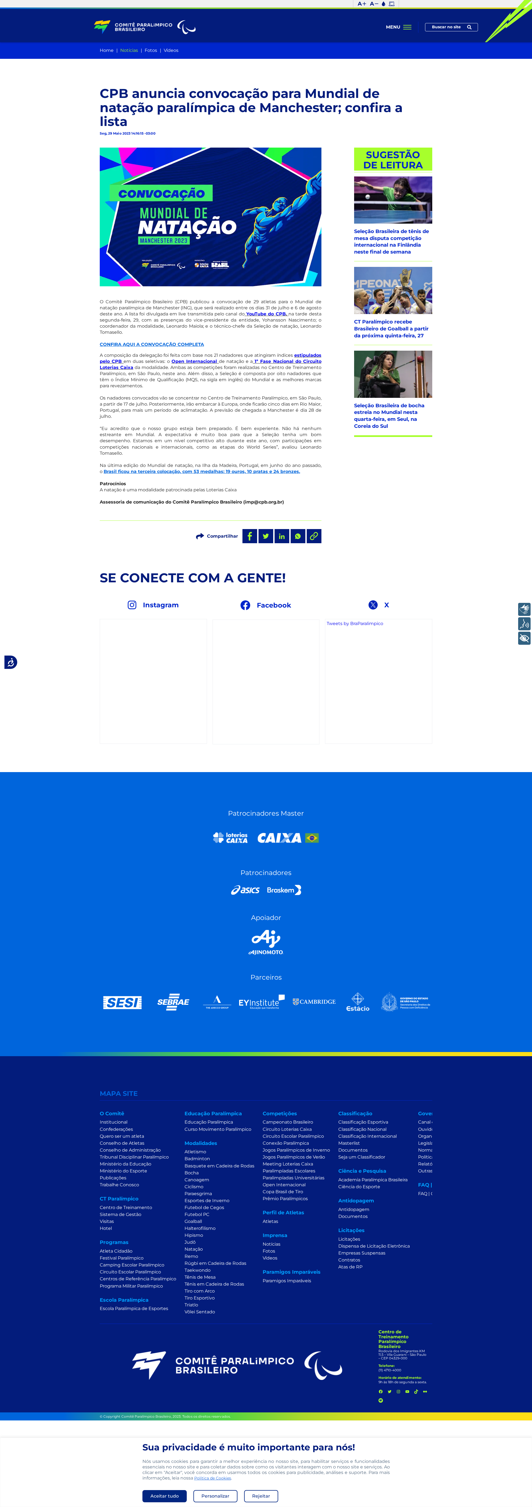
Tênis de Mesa (200, 1277)
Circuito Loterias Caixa (287, 1129)
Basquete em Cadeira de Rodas (219, 1166)
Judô (190, 1242)
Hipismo (194, 1235)
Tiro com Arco (200, 1291)
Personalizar (215, 1496)
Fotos (151, 50)
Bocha (192, 1172)
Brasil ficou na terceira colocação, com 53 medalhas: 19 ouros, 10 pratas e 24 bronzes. (202, 471)
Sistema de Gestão (120, 1214)
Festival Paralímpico (122, 1258)
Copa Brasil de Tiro (283, 1191)
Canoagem (197, 1179)
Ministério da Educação (125, 1164)
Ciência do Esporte (359, 1186)
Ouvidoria (428, 1129)
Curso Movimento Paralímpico (218, 1129)
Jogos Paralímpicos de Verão (294, 1157)
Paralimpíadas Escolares (289, 1171)
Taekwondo (198, 1270)
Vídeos (171, 50)
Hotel (106, 1228)
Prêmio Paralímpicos (285, 1198)
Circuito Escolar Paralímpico (130, 1272)
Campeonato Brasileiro (288, 1122)
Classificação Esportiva (363, 1122)
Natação (194, 1249)
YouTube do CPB (266, 314)
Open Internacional (195, 361)
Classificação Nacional (362, 1129)
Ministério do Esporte (123, 1171)
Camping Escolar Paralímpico (132, 1265)
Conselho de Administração (130, 1150)
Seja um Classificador (361, 1157)
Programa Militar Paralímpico (131, 1286)
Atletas (270, 1221)
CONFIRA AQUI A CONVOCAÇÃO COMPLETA (152, 344)
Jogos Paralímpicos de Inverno (296, 1150)
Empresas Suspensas (361, 1253)
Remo (191, 1256)
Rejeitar (261, 1496)
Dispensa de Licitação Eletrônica (374, 1246)
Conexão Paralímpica (286, 1143)
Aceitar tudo (164, 1496)
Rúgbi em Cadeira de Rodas (215, 1263)
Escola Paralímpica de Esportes (134, 1308)
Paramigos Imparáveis (287, 1280)
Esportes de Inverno (207, 1200)
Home (107, 50)
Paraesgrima (198, 1193)
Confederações (116, 1129)
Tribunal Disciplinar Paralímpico (134, 1157)
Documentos (353, 1150)
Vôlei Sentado (200, 1311)
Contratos (349, 1260)
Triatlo (191, 1305)
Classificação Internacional (367, 1136)
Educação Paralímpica (209, 1122)
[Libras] (524, 609)
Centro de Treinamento (126, 1207)
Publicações (113, 1177)
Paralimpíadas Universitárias (293, 1177)
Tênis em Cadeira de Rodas (214, 1284)
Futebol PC (197, 1214)
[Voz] (524, 623)
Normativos (431, 1150)
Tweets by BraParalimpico (355, 623)
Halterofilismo (200, 1228)
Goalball (193, 1221)
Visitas (107, 1221)
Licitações (349, 1239)
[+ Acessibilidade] (524, 638)
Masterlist (349, 1143)
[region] (266, 1472)
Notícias (129, 50)
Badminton (197, 1158)
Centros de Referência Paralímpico (138, 1278)
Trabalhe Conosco (119, 1184)
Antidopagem (353, 1209)
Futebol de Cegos (204, 1207)
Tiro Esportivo (200, 1298)
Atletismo (195, 1151)
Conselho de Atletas (122, 1143)
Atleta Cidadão (116, 1251)
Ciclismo (194, 1186)
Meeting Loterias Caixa (288, 1164)
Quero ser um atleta (122, 1136)
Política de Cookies (212, 1478)
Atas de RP (350, 1267)
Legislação (429, 1143)
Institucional (113, 1122)
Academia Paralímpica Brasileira (373, 1179)
